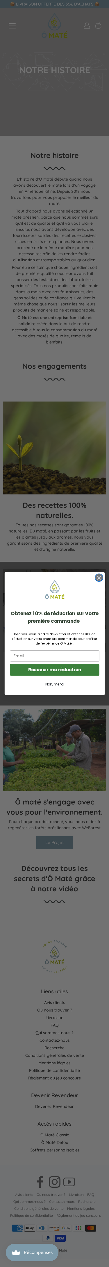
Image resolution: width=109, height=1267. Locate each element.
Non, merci (54, 684)
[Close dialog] (99, 578)
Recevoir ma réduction (54, 670)
